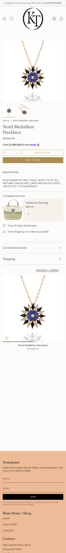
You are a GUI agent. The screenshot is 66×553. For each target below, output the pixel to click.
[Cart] (61, 19)
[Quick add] (7, 338)
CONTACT (8, 530)
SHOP (6, 518)
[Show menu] (4, 19)
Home (6, 120)
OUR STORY (10, 524)
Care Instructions (15, 248)
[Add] (28, 213)
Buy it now (33, 160)
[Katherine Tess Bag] (13, 210)
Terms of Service (20, 505)
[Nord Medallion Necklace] (33, 308)
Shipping (9, 259)
